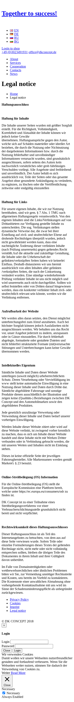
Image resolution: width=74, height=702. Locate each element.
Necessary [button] (8, 689)
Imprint (14, 607)
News (13, 74)
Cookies (15, 603)
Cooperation (18, 66)
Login (5, 641)
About (14, 59)
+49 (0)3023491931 (15, 52)
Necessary (13, 693)
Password (8, 646)
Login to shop (11, 48)
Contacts (15, 70)
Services (15, 62)
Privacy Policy (19, 599)
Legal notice (18, 610)
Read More (18, 673)
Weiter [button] (6, 673)
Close (6, 650)
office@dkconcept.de (42, 52)
